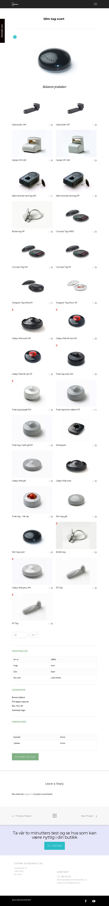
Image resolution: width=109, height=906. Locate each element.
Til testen (54, 846)
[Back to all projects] (54, 815)
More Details (32, 106)
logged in (28, 794)
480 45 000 (66, 876)
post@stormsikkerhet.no (74, 879)
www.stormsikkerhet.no (68, 882)
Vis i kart (18, 874)
